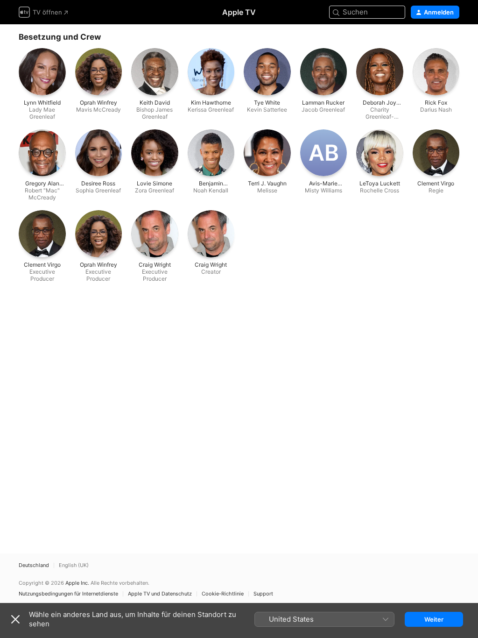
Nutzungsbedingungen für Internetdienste (68, 593)
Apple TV (239, 12)
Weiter (433, 619)
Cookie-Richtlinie (223, 593)
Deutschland (34, 565)
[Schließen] (15, 619)
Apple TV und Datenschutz (160, 593)
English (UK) (74, 565)
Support (263, 593)
